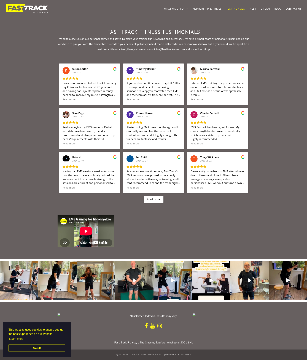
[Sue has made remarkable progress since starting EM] (288, 280)
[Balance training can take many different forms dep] (57, 280)
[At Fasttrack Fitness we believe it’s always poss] (19, 280)
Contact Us (294, 8)
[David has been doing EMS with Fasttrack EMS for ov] (134, 280)
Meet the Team (260, 8)
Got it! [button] (37, 347)
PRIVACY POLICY (156, 354)
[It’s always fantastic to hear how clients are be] (249, 280)
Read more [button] (69, 99)
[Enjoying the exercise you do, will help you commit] (173, 280)
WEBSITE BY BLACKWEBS (178, 354)
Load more (153, 199)
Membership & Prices (207, 8)
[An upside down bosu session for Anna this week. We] (96, 280)
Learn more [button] (16, 338)
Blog (277, 8)
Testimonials (235, 8)
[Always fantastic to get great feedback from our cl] (211, 280)
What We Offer (174, 8)
